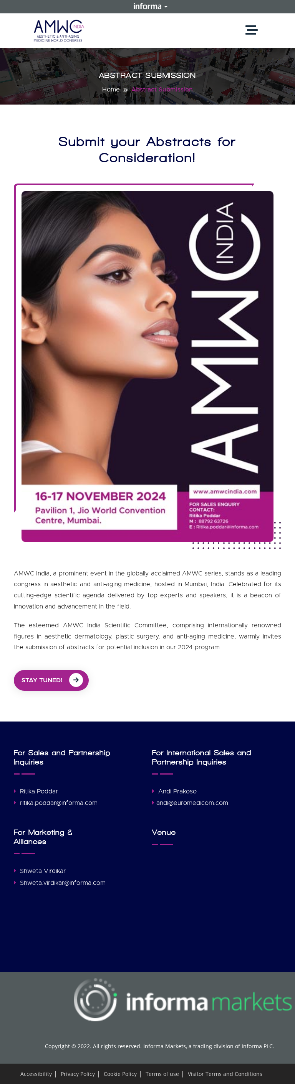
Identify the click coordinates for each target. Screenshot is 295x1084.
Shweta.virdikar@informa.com (63, 883)
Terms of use (162, 1073)
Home (111, 89)
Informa (147, 6)
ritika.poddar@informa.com (59, 803)
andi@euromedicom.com (192, 803)
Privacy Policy (78, 1073)
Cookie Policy (120, 1073)
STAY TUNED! (43, 680)
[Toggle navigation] (253, 31)
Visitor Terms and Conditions (225, 1073)
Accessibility (36, 1073)
